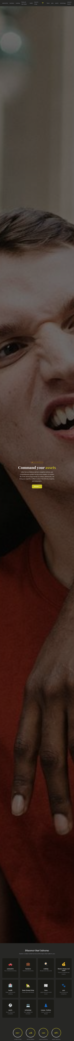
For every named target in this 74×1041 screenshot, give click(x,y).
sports (56, 3)
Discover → (37, 486)
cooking (18, 3)
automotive (5, 3)
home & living (36, 3)
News (48, 3)
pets (52, 3)
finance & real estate (24, 3)
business (12, 3)
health (31, 3)
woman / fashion (69, 3)
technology (63, 3)
